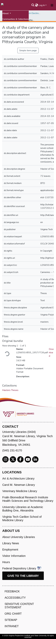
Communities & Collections (15, 19)
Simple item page (28, 50)
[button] (36, 5)
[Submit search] (33, 5)
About (5, 13)
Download (51, 353)
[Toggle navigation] (52, 5)
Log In (42, 5)
